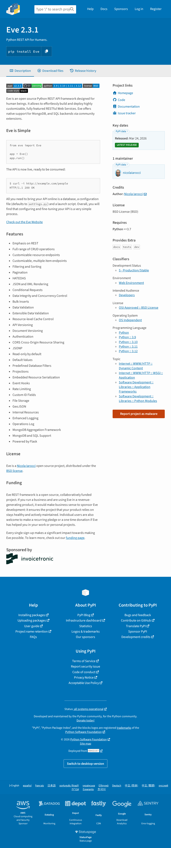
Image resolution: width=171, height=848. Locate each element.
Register (156, 9)
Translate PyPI (136, 626)
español (27, 785)
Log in (139, 9)
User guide (31, 626)
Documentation (129, 106)
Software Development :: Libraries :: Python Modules (138, 398)
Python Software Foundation (83, 732)
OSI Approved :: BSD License (138, 307)
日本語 (52, 785)
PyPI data (121, 131)
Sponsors (121, 9)
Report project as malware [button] (138, 414)
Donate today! (85, 720)
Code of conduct (83, 672)
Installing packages (31, 615)
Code (121, 100)
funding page (75, 538)
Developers (127, 295)
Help (90, 9)
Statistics (85, 626)
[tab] (20, 71)
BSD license (14, 471)
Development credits (135, 637)
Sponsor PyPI (137, 631)
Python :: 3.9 (127, 337)
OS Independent (130, 320)
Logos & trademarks (86, 631)
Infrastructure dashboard (84, 620)
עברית (75, 789)
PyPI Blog (83, 615)
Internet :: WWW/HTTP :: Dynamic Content (135, 366)
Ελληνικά (103, 785)
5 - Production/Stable (134, 270)
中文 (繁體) (148, 785)
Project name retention (31, 631)
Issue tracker (127, 113)
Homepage (125, 93)
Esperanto (88, 789)
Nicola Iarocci (26, 466)
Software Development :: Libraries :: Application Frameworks (136, 387)
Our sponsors (85, 637)
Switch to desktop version (85, 763)
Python (124, 332)
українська (89, 785)
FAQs (33, 637)
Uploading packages (32, 620)
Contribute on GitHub (136, 620)
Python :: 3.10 (128, 342)
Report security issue (85, 666)
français (39, 785)
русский (163, 785)
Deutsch (116, 785)
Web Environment (131, 283)
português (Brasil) (69, 785)
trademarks (124, 728)
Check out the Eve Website (24, 222)
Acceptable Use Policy (84, 683)
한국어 (102, 789)
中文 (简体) (131, 785)
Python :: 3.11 (128, 346)
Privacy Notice (84, 677)
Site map (85, 743)
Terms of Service (83, 661)
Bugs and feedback (137, 615)
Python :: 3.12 (128, 351)
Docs (104, 9)
